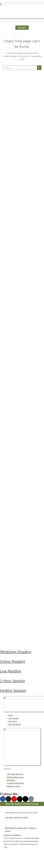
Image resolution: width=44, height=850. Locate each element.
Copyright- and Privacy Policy (17, 817)
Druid (10, 715)
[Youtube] (14, 799)
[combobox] (20, 67)
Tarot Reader (13, 718)
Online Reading (12, 661)
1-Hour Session (12, 681)
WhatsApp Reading (15, 652)
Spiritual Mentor (14, 724)
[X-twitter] (25, 799)
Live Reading (10, 671)
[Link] (31, 799)
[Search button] (39, 68)
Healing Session (13, 690)
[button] (22, 21)
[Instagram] (8, 799)
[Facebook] (3, 799)
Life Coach (12, 721)
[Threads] (20, 799)
